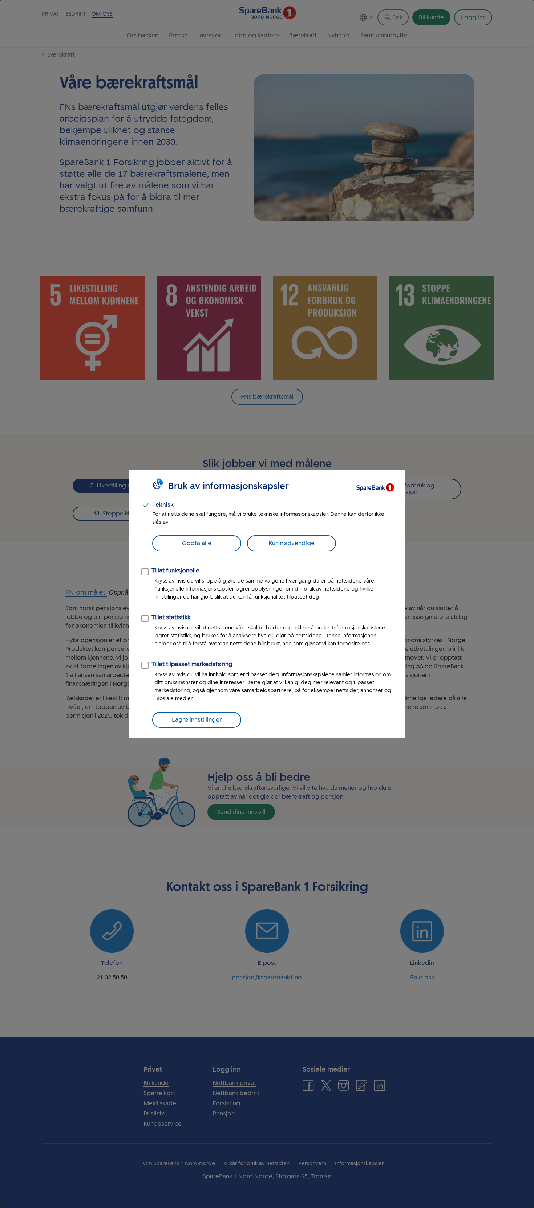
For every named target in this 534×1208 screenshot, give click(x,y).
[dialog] (267, 604)
